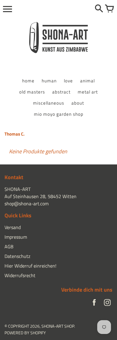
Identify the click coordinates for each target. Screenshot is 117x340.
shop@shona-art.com (26, 203)
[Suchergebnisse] (99, 9)
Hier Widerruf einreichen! (30, 265)
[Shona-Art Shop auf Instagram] (107, 304)
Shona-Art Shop (57, 326)
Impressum (15, 236)
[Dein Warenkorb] (109, 9)
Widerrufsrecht (19, 275)
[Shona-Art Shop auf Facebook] (94, 304)
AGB (9, 246)
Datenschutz (17, 256)
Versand (12, 227)
